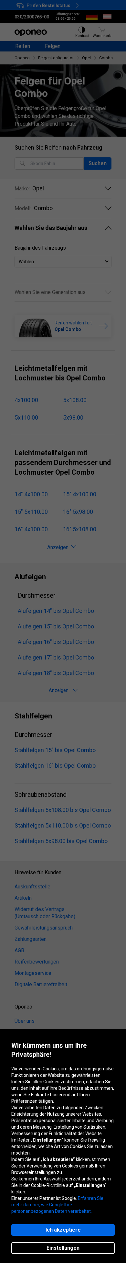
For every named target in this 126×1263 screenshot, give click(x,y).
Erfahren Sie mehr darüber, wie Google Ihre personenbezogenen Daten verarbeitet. (57, 1205)
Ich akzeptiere (63, 1230)
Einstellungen (63, 1248)
